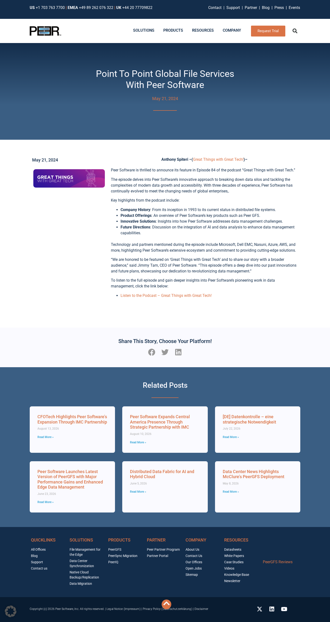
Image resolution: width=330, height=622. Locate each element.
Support (234, 7)
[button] (295, 31)
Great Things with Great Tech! (218, 159)
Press (279, 7)
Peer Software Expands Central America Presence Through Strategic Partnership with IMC (160, 422)
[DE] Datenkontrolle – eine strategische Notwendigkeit (249, 419)
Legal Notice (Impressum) (123, 609)
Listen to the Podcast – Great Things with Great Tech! (166, 295)
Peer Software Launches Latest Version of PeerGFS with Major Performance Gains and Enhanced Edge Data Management (70, 479)
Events (294, 7)
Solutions (81, 539)
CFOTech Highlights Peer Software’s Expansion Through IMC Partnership (72, 419)
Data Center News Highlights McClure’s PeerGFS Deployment (253, 474)
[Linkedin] (271, 609)
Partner (251, 7)
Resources (236, 539)
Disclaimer (201, 609)
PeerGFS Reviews (278, 562)
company (196, 539)
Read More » (45, 437)
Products (119, 539)
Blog (266, 7)
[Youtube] (284, 609)
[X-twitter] (259, 609)
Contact (215, 7)
